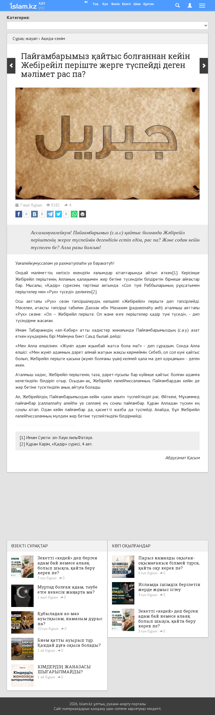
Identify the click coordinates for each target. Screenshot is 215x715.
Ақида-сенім (53, 38)
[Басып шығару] (82, 214)
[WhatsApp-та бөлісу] (74, 214)
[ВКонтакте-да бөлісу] (34, 214)
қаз (42, 3)
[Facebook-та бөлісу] (18, 214)
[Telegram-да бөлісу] (50, 214)
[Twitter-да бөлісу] (58, 214)
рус (42, 7)
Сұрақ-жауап (25, 38)
